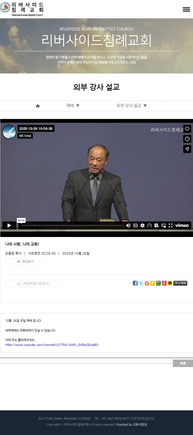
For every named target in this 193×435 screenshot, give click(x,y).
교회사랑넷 (140, 424)
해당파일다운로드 (36, 283)
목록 (183, 363)
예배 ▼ (74, 105)
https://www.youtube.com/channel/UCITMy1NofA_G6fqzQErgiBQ (51, 344)
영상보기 (28, 261)
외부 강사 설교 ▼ (133, 105)
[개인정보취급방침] (142, 418)
